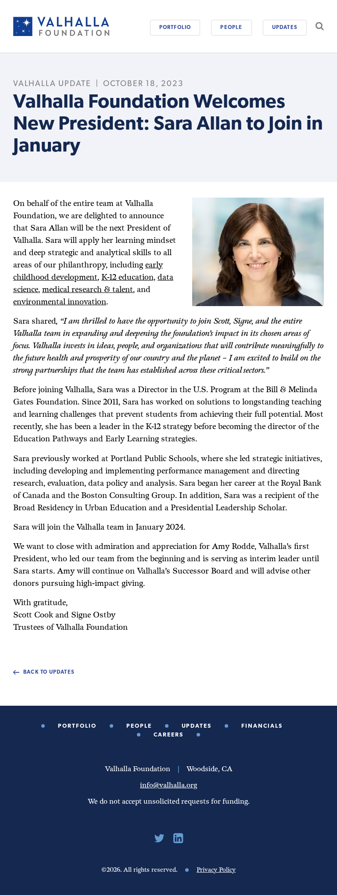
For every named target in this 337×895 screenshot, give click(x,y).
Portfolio (175, 27)
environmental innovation (59, 302)
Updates (285, 27)
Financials (262, 726)
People (231, 27)
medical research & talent (87, 289)
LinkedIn (178, 838)
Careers (168, 735)
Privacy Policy (216, 869)
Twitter (159, 838)
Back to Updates (49, 672)
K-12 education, (128, 277)
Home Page (61, 26)
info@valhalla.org (168, 785)
